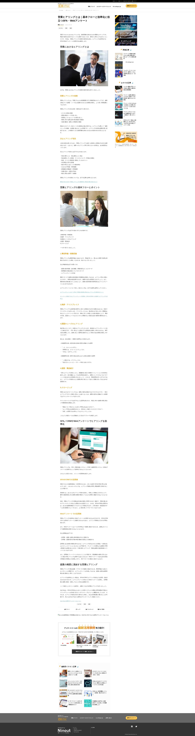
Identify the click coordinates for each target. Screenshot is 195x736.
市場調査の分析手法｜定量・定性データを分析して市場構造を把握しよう (99, 702)
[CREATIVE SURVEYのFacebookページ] (132, 726)
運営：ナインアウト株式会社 (63, 732)
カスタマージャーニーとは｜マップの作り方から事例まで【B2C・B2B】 (99, 673)
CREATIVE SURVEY (78, 730)
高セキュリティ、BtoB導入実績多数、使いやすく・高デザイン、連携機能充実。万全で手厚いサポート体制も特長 (126, 146)
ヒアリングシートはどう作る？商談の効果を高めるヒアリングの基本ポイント (82, 292)
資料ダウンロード (131, 5)
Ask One (61, 28)
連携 (71, 28)
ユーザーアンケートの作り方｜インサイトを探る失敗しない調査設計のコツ (75, 702)
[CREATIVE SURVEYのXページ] (136, 726)
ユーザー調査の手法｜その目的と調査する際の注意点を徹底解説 (130, 88)
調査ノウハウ (91, 6)
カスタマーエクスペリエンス (104, 6)
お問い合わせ (109, 717)
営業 (66, 28)
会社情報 (93, 727)
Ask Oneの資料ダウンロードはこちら (70, 601)
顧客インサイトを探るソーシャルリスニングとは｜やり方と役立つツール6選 (75, 673)
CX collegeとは (117, 6)
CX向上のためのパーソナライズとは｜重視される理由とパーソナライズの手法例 (99, 683)
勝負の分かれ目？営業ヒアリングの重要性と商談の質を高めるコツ (79, 181)
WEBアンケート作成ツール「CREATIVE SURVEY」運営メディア (124, 1)
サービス (74, 727)
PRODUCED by (61, 727)
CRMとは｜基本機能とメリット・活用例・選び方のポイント (99, 693)
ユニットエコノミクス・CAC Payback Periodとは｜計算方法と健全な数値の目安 (75, 683)
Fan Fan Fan (76, 731)
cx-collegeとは (99, 717)
